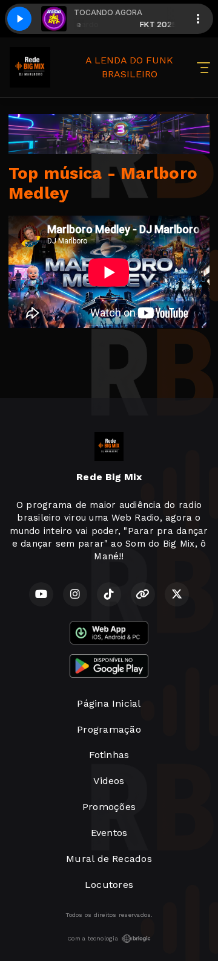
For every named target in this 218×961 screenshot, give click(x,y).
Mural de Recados (109, 858)
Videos (108, 780)
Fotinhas (109, 754)
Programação (109, 729)
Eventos (109, 832)
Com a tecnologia (92, 938)
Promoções (109, 806)
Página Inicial (108, 703)
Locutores (109, 884)
